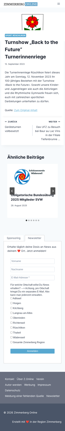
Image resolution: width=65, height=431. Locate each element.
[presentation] (32, 176)
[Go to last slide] (12, 191)
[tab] (26, 220)
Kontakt (9, 379)
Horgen (16, 303)
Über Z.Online (25, 379)
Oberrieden (18, 318)
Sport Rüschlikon (15, 35)
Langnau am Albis (22, 313)
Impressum (44, 384)
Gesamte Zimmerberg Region (28, 342)
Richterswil (18, 323)
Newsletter (53, 395)
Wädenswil (18, 337)
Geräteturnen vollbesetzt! (13, 126)
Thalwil (16, 332)
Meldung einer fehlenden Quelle (24, 395)
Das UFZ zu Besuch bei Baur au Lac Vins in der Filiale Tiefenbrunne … (47, 130)
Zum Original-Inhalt (25, 110)
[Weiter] (52, 191)
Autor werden (13, 384)
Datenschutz (12, 390)
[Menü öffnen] (58, 3)
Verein (40, 379)
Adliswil (16, 298)
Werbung (29, 384)
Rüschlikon (18, 327)
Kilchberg (17, 308)
